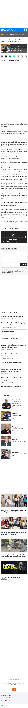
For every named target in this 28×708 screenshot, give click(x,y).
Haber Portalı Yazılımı (8, 705)
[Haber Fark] (8, 30)
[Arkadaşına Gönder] (18, 56)
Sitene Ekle (13, 684)
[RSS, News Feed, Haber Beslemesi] (14, 689)
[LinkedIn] (10, 56)
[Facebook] (2, 56)
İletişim (15, 683)
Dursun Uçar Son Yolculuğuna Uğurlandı (15, 34)
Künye (9, 683)
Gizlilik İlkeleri (21, 683)
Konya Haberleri (6, 700)
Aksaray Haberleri (7, 695)
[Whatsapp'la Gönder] (14, 56)
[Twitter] (6, 56)
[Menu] (25, 30)
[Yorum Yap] (26, 56)
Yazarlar (11, 39)
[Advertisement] (14, 14)
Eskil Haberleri (6, 698)
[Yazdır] (22, 56)
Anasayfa (5, 39)
